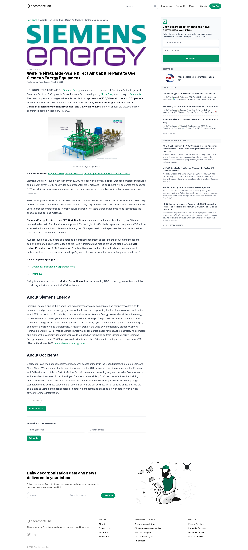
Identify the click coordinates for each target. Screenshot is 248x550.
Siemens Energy (71, 90)
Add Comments (36, 409)
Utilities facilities (195, 536)
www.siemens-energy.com (70, 343)
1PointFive (106, 94)
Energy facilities (196, 524)
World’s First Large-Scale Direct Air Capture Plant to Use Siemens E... (74, 20)
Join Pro (215, 6)
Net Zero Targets (142, 532)
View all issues (169, 133)
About (102, 524)
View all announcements (173, 225)
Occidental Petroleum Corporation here (53, 266)
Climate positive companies (147, 528)
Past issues (166, 6)
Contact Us (104, 528)
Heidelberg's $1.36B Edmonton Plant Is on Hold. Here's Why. (190, 106)
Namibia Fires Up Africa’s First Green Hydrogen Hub (186, 187)
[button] (193, 6)
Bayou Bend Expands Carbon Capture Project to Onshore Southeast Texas (89, 173)
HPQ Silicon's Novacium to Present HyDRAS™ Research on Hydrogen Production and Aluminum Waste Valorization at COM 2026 (190, 207)
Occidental (136, 94)
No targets (139, 540)
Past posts (32, 20)
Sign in (203, 6)
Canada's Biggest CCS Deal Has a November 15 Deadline (189, 93)
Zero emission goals (144, 536)
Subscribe (104, 536)
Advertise (103, 532)
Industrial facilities (197, 528)
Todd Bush (43, 82)
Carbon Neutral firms (144, 524)
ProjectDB (180, 6)
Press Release (34, 70)
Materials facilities (197, 532)
